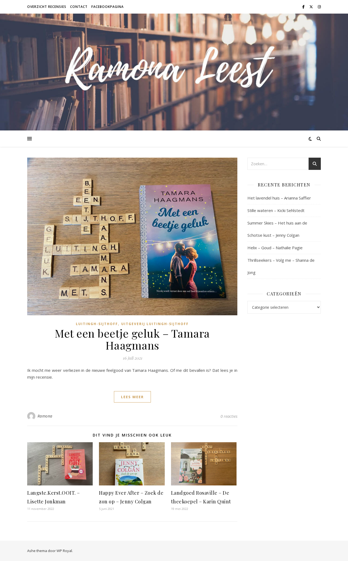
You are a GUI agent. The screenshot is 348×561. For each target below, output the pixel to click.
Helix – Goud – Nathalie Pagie (275, 247)
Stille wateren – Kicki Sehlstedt (275, 210)
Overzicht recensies (46, 6)
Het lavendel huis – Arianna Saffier (279, 198)
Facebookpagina (107, 6)
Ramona (45, 416)
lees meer (132, 396)
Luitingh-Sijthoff (97, 324)
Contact (79, 6)
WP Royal (64, 550)
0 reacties (228, 416)
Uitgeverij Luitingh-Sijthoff (155, 324)
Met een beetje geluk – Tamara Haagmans (132, 339)
